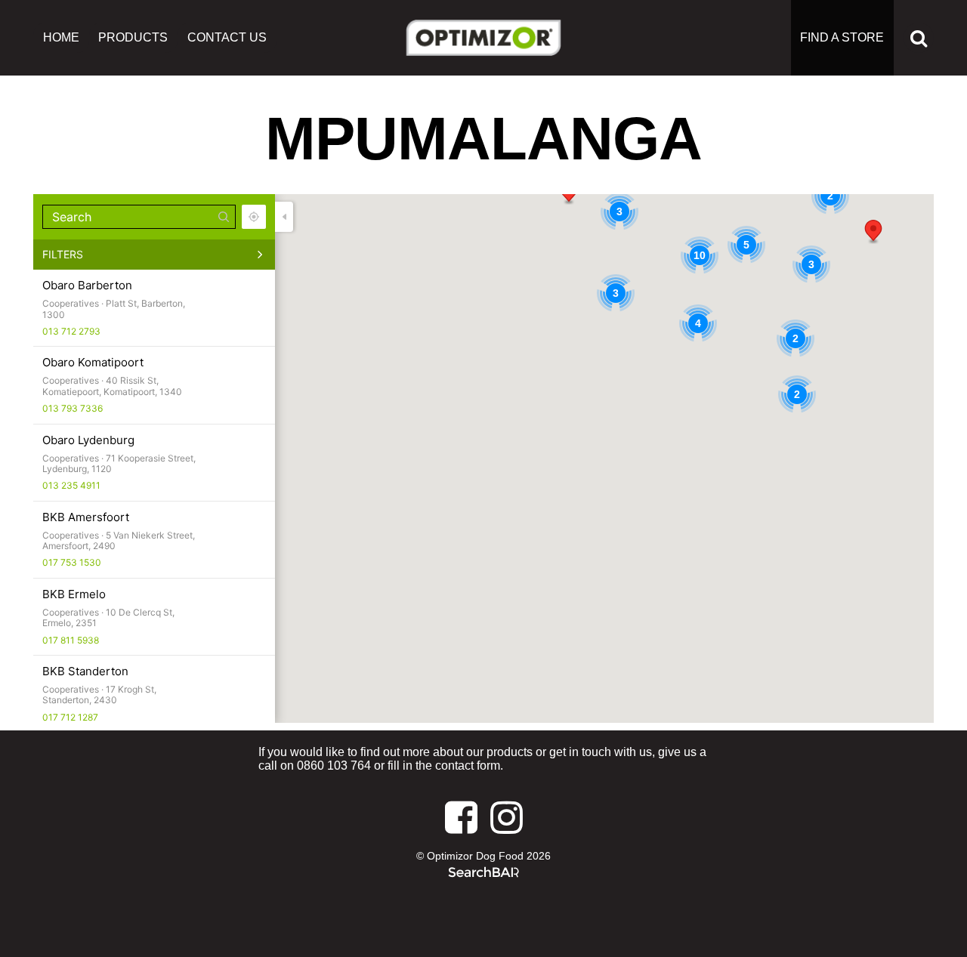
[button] (873, 232)
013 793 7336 (72, 408)
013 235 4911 (71, 485)
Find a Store (842, 37)
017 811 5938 (70, 640)
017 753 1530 (71, 562)
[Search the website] (919, 38)
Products (133, 37)
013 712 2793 (71, 331)
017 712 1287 (70, 717)
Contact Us (227, 37)
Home (61, 37)
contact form (467, 765)
